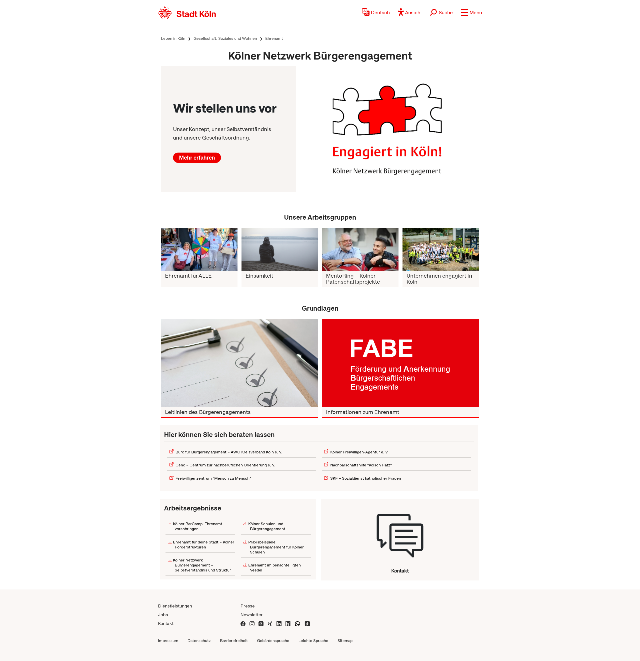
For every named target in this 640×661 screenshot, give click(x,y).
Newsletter (251, 614)
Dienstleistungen (175, 606)
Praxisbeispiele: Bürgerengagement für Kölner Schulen (276, 547)
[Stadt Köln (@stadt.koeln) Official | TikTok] (307, 623)
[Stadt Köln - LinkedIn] (279, 623)
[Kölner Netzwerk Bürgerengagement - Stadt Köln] (400, 533)
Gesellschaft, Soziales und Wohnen (225, 38)
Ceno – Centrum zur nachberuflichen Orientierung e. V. (225, 465)
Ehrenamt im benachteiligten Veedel (274, 567)
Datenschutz (199, 640)
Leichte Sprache (313, 640)
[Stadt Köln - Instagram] (252, 623)
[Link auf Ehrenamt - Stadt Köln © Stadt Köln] (400, 363)
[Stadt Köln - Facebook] (243, 623)
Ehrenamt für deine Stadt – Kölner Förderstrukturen (203, 544)
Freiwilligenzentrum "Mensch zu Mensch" (213, 478)
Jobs (163, 614)
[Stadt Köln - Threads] (261, 623)
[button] (471, 12)
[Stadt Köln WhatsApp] (297, 623)
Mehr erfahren (197, 157)
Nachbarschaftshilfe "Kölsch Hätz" (361, 465)
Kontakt (166, 623)
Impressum (168, 640)
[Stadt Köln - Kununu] (288, 623)
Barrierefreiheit (234, 640)
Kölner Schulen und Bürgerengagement (266, 526)
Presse (247, 606)
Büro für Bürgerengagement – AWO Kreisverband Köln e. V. (229, 452)
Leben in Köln (173, 38)
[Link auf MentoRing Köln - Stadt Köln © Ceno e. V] (360, 249)
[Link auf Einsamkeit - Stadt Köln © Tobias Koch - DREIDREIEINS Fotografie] (280, 249)
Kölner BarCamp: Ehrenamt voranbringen (197, 526)
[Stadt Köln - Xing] (270, 623)
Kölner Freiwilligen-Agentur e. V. (359, 452)
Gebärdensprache (273, 640)
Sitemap (345, 640)
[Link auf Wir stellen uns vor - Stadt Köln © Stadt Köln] (387, 129)
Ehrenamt (274, 38)
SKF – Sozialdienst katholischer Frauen (365, 478)
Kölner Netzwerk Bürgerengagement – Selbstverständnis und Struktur (202, 565)
